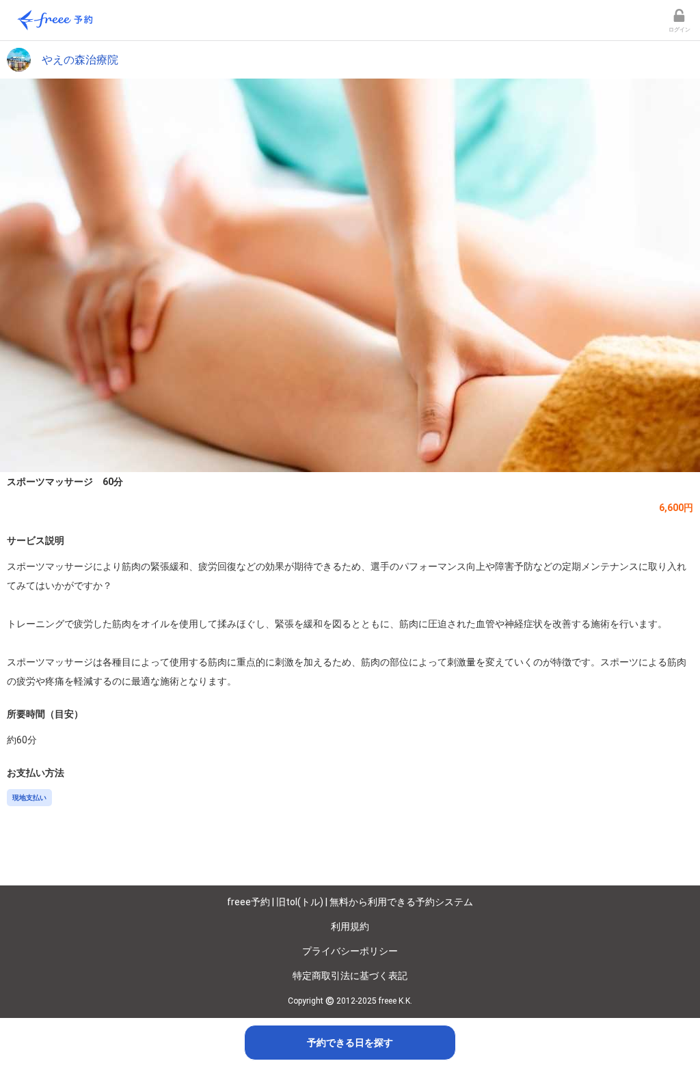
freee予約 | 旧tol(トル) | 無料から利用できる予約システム (350, 901)
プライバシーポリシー (350, 951)
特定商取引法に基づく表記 (350, 975)
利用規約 (350, 926)
